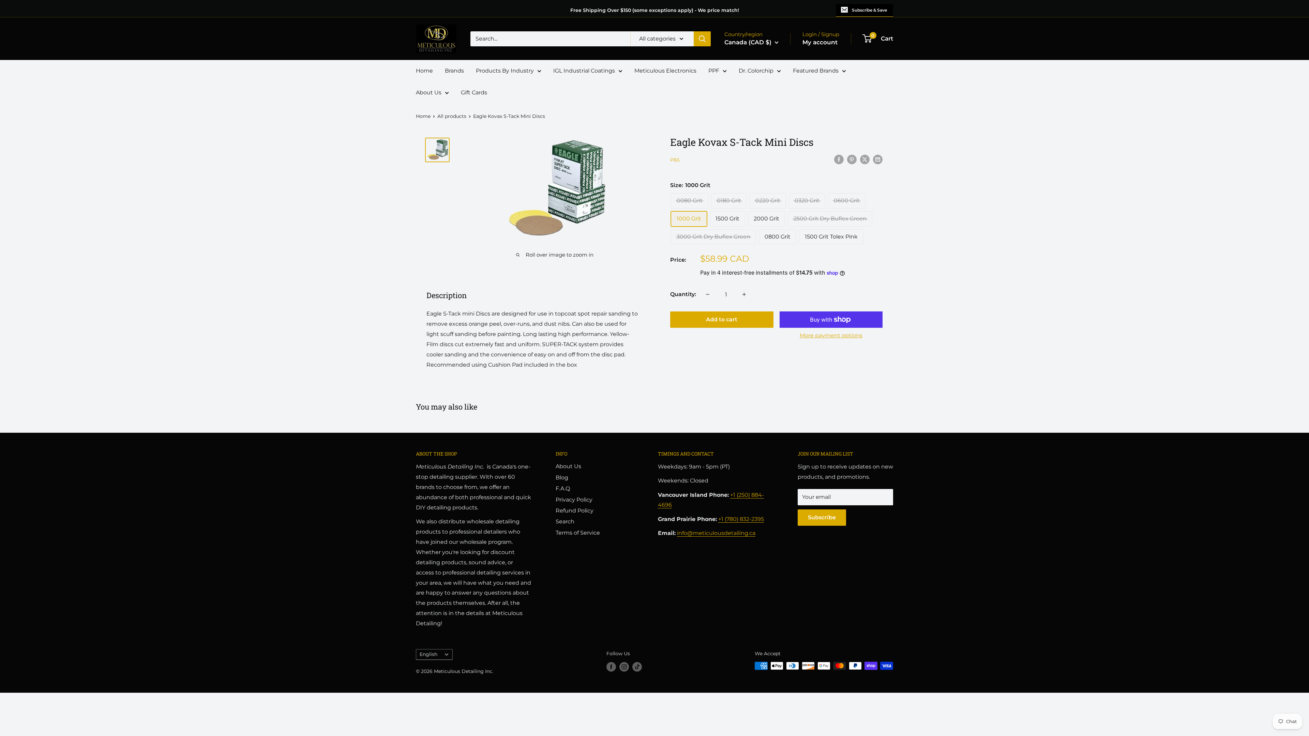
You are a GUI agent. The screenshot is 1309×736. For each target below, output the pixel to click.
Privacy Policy (574, 499)
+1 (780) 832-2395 (741, 519)
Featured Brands (816, 70)
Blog (562, 477)
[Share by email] (878, 159)
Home (424, 70)
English (428, 654)
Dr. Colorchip (756, 70)
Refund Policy (574, 510)
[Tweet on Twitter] (865, 159)
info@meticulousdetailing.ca (716, 533)
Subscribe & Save (869, 10)
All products (451, 116)
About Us (428, 92)
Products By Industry (505, 70)
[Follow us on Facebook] (611, 666)
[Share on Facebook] (839, 159)
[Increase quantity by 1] (744, 294)
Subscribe (822, 517)
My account (820, 42)
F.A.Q (563, 488)
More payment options (831, 335)
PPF (713, 70)
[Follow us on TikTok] (637, 666)
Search (565, 521)
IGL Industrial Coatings (584, 70)
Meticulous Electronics (665, 70)
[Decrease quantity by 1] (708, 294)
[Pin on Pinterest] (852, 159)
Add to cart (721, 319)
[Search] (702, 38)
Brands (454, 70)
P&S (675, 160)
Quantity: (683, 294)
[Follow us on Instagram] (624, 666)
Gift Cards (474, 92)
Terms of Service (578, 533)
